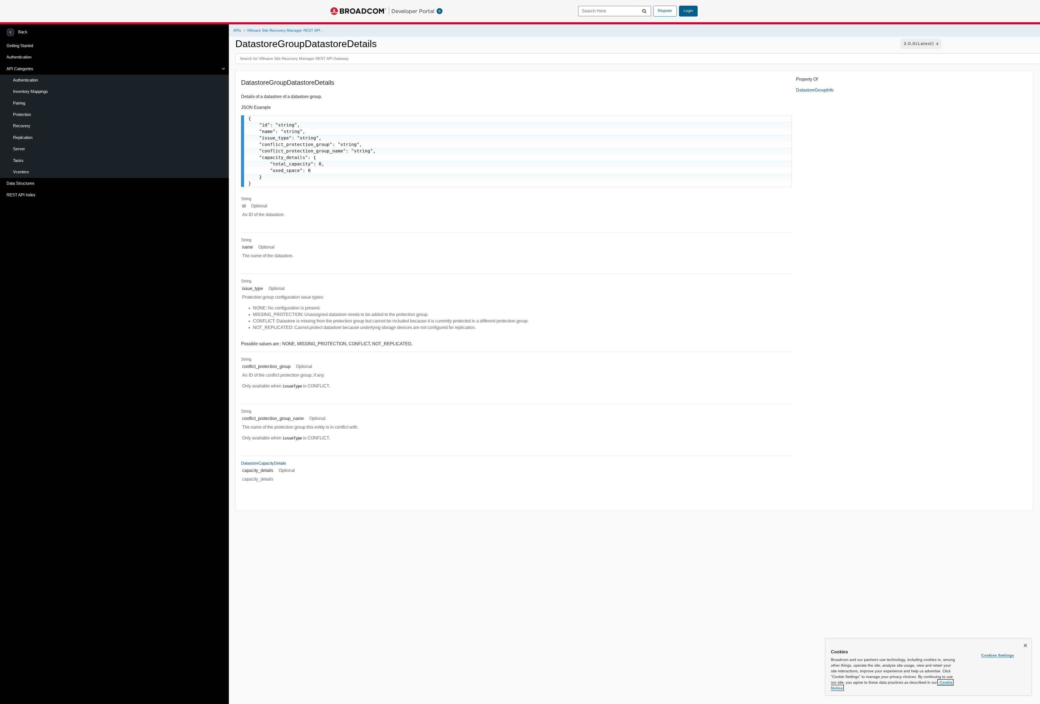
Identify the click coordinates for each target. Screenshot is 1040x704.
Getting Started (19, 46)
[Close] (1025, 645)
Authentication (18, 57)
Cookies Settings (997, 655)
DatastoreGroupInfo (815, 90)
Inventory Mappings (30, 91)
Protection (22, 114)
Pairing (19, 103)
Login (688, 10)
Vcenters (21, 172)
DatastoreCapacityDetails (263, 463)
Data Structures (20, 183)
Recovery (21, 126)
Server (19, 149)
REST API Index (20, 195)
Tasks (18, 160)
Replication (22, 137)
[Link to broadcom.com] (358, 11)
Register (665, 10)
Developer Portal (412, 11)
